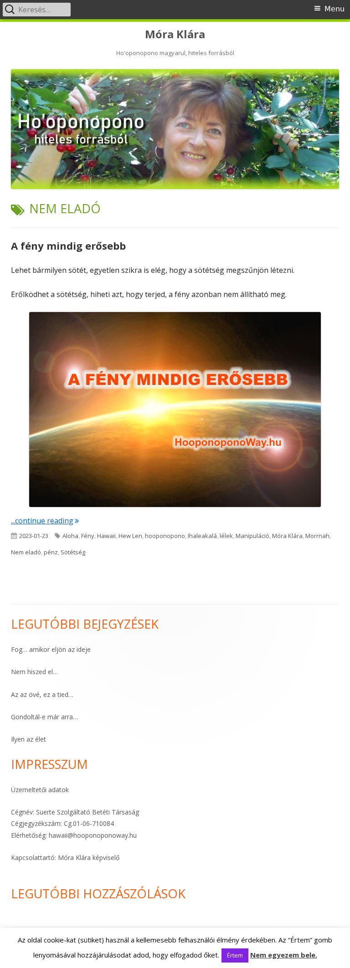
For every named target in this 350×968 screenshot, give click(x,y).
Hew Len (130, 536)
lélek (226, 536)
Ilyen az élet (28, 739)
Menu (334, 9)
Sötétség (73, 552)
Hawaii (106, 536)
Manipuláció (252, 536)
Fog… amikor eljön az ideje (51, 649)
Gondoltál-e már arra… (44, 716)
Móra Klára (175, 34)
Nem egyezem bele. (283, 954)
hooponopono (165, 536)
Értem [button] (235, 955)
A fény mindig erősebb (68, 245)
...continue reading (45, 521)
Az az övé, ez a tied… (42, 694)
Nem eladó (26, 552)
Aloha (70, 536)
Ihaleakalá (202, 536)
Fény (87, 536)
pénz (51, 552)
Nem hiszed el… (34, 671)
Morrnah (317, 536)
